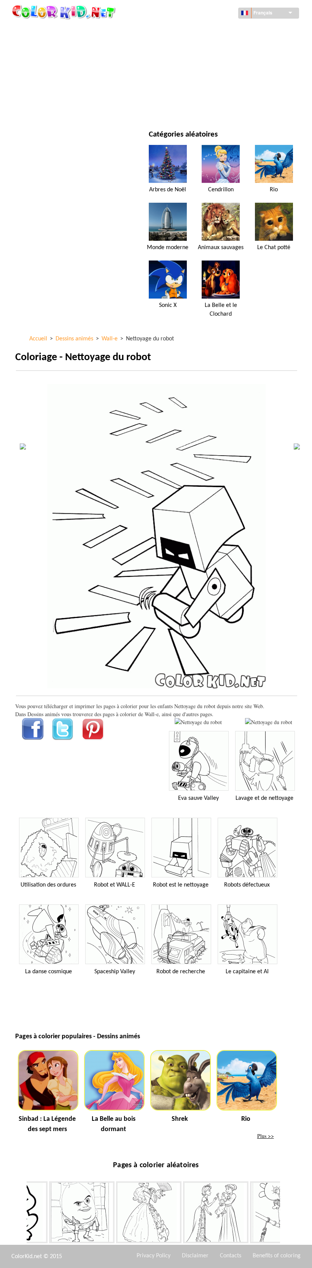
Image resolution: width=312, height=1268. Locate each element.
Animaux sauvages (221, 248)
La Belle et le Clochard (221, 309)
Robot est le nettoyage (181, 885)
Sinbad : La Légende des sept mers (47, 1124)
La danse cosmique (48, 972)
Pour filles (194, 61)
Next (286, 1214)
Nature (190, 108)
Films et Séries (51, 108)
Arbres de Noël (167, 190)
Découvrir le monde (206, 30)
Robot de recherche (180, 972)
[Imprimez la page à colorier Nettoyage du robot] (198, 722)
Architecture (49, 46)
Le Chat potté (273, 248)
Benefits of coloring (277, 1256)
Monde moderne (167, 248)
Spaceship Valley (114, 972)
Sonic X (168, 305)
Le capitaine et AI (247, 972)
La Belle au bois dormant (113, 1124)
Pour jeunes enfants (58, 92)
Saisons (42, 77)
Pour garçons (198, 77)
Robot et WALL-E (114, 885)
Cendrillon (221, 190)
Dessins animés (52, 61)
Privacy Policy (153, 1256)
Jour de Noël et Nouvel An (213, 92)
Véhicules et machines (61, 30)
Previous (21, 1214)
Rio (274, 190)
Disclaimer (195, 1256)
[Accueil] (65, 12)
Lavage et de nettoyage (264, 798)
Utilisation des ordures (48, 885)
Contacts (230, 1256)
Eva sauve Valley (198, 798)
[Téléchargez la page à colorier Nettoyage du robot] (268, 722)
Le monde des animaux (209, 46)
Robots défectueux (247, 885)
